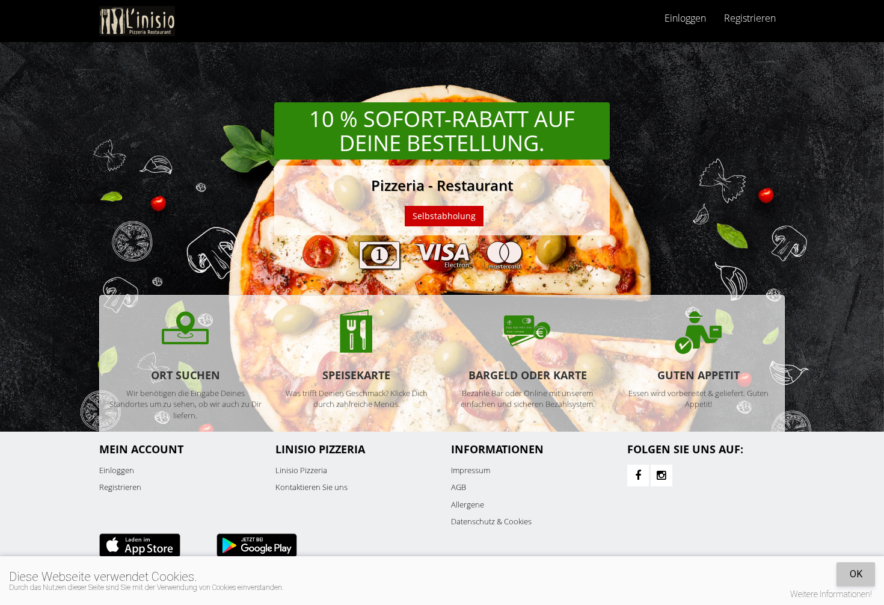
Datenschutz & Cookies (491, 521)
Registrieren (750, 18)
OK (856, 574)
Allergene (467, 504)
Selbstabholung (444, 216)
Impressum (470, 470)
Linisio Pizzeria (301, 470)
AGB (458, 487)
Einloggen (116, 470)
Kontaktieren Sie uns (311, 487)
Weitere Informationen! (831, 594)
